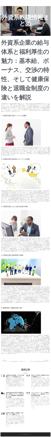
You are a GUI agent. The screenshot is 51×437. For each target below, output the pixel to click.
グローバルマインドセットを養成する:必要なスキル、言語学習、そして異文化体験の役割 (40, 394)
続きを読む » (8, 389)
